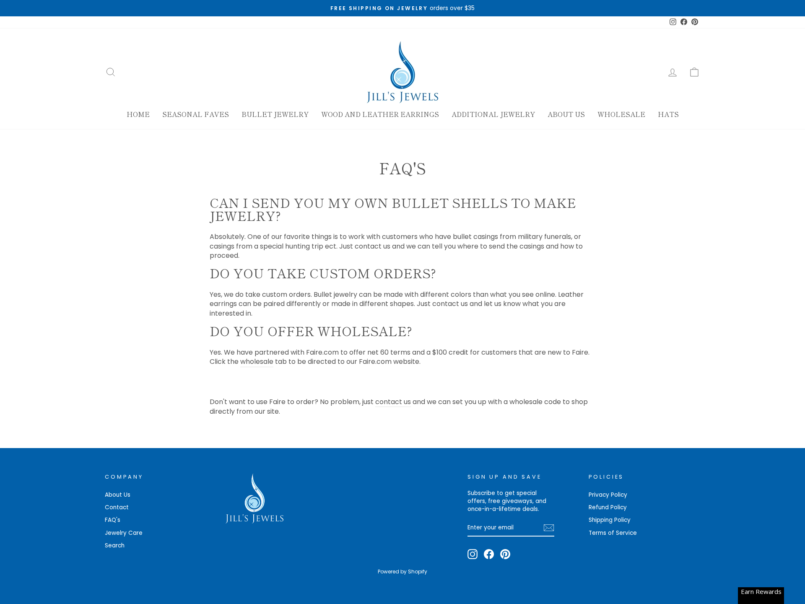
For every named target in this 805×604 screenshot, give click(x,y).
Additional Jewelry (493, 114)
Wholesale (621, 114)
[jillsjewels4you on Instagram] (472, 554)
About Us (566, 114)
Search (115, 546)
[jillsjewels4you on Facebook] (489, 554)
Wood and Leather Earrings (380, 114)
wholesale (256, 361)
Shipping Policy (610, 520)
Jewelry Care (124, 533)
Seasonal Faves (195, 114)
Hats (668, 114)
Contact (117, 507)
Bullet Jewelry (275, 114)
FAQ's (112, 520)
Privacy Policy (608, 495)
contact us (393, 402)
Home (138, 114)
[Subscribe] (548, 528)
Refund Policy (608, 507)
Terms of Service (613, 533)
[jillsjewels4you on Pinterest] (505, 554)
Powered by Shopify (402, 571)
